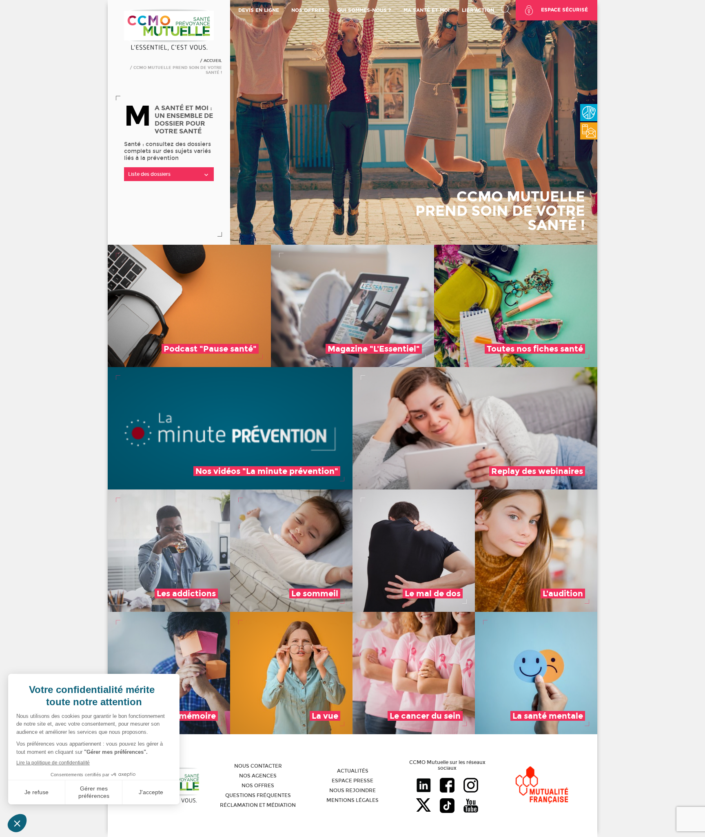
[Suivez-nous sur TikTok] (447, 806)
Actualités (352, 771)
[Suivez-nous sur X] (423, 806)
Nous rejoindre (352, 790)
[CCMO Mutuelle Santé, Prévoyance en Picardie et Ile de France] (169, 49)
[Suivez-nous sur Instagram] (470, 786)
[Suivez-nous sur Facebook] (447, 786)
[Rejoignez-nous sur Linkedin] (423, 786)
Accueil (213, 60)
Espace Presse (352, 781)
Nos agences (258, 776)
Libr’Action (478, 10)
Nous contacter (258, 766)
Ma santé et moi (426, 10)
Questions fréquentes (258, 795)
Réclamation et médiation (258, 805)
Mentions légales (352, 800)
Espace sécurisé (564, 9)
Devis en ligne (258, 10)
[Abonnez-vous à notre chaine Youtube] (470, 806)
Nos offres (258, 785)
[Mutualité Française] (541, 786)
